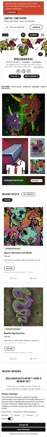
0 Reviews (26, 62)
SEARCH (36, 27)
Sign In (33, 35)
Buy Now (9, 268)
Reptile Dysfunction (14, 333)
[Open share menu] (40, 54)
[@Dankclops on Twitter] (29, 71)
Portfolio (16, 87)
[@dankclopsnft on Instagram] (23, 71)
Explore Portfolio (13, 180)
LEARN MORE (11, 12)
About (44, 87)
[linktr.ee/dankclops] (18, 71)
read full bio (38, 67)
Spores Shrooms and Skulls (18, 252)
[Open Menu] (42, 35)
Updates (27, 87)
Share (14, 278)
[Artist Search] (23, 35)
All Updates (28, 194)
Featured (5, 87)
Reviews (35, 87)
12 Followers (36, 62)
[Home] (5, 35)
